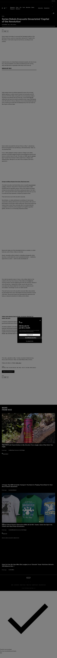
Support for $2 (30, 334)
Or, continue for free (29, 341)
